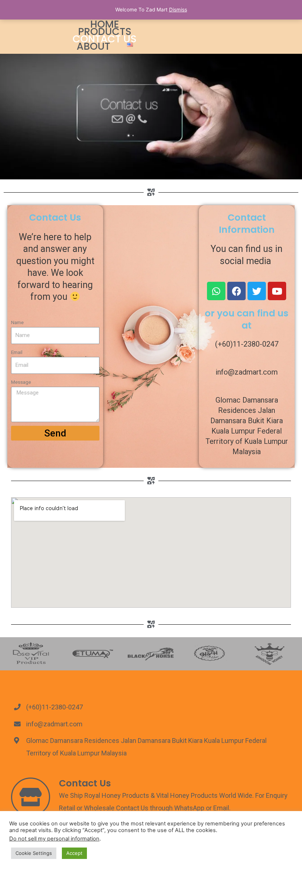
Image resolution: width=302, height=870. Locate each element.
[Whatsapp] (216, 291)
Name (17, 322)
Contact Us (105, 39)
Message (21, 382)
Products (104, 31)
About (93, 46)
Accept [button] (74, 853)
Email (16, 352)
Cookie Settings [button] (33, 853)
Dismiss (178, 10)
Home (104, 24)
